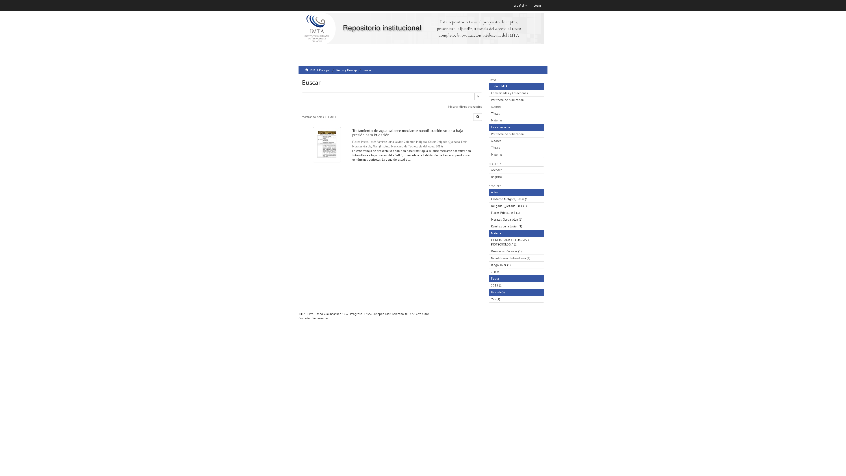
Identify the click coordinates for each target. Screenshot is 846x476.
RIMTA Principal (320, 70)
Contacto (304, 318)
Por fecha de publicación (507, 100)
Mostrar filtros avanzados (465, 107)
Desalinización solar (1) (506, 251)
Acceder (496, 170)
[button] (520, 5)
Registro (496, 177)
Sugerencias (320, 318)
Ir (478, 96)
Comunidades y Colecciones (509, 93)
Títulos (495, 113)
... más (495, 272)
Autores (496, 107)
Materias (496, 120)
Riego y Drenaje (347, 70)
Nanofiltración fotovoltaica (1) (510, 258)
